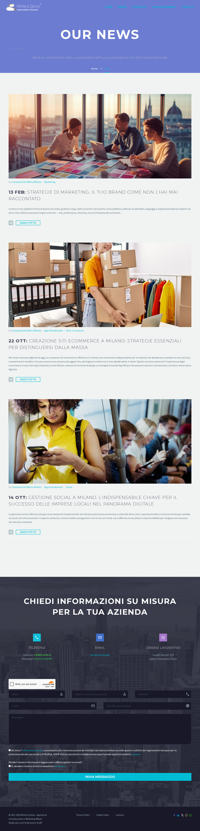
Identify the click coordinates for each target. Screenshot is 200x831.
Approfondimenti (164, 7)
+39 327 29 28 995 (43, 658)
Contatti (188, 7)
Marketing (49, 181)
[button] (11, 223)
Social (69, 487)
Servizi (122, 7)
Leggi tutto (28, 222)
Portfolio (139, 7)
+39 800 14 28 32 (42, 654)
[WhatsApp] (190, 815)
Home (108, 7)
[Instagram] (186, 815)
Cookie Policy (102, 815)
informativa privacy (32, 750)
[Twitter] (182, 815)
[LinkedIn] (178, 815)
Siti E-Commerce (75, 330)
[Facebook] (174, 815)
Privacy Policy (83, 815)
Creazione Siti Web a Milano (26, 181)
